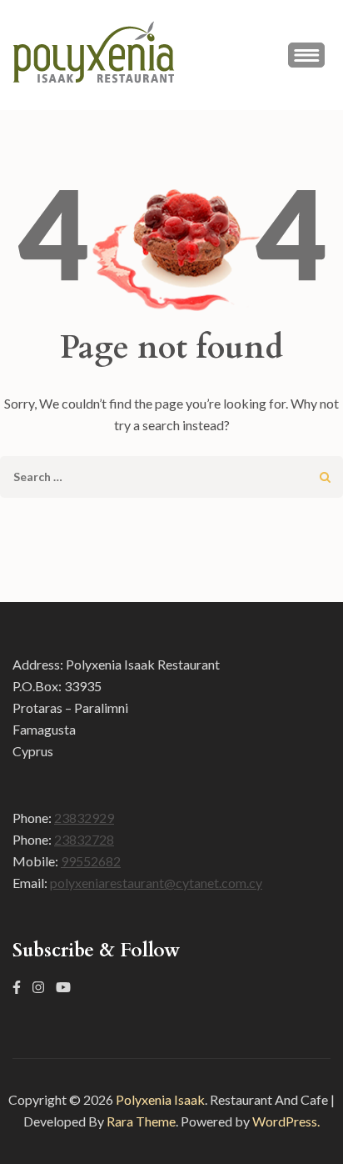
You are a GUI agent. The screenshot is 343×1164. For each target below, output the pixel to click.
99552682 (91, 861)
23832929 (84, 817)
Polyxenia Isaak (160, 1099)
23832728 (84, 839)
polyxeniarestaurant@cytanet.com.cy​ (156, 883)
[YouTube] (63, 987)
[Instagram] (38, 987)
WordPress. (286, 1121)
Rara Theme (141, 1121)
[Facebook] (16, 987)
